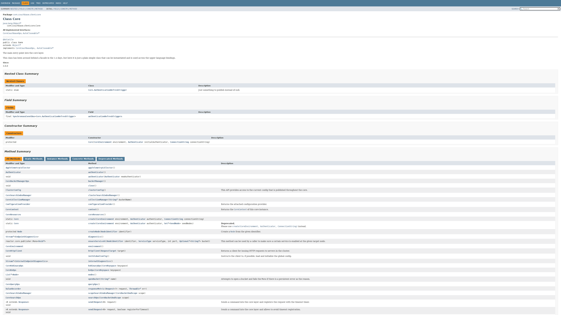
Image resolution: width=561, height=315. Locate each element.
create (91, 219)
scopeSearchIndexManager (101, 293)
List (8, 274)
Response (23, 302)
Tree (38, 3)
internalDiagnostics (99, 261)
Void (40, 241)
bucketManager (95, 181)
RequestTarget (108, 251)
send (90, 302)
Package (16, 3)
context (92, 209)
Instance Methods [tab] (57, 159)
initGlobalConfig (97, 256)
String (112, 199)
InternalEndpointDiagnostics (31, 261)
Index (58, 3)
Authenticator (135, 142)
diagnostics (94, 237)
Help (65, 3)
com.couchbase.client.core (27, 14)
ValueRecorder (13, 289)
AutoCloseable (30, 33)
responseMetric (96, 289)
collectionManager (98, 199)
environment (94, 246)
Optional (184, 241)
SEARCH (515, 9)
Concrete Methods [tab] (83, 159)
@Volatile (8, 39)
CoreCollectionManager (18, 199)
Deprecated (48, 3)
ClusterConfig (13, 190)
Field (21, 9)
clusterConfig (95, 190)
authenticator (95, 172)
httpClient (94, 251)
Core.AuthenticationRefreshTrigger (107, 90)
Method (39, 9)
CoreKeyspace (109, 266)
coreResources (95, 214)
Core (90, 142)
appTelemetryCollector (100, 168)
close (91, 185)
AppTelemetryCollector (18, 168)
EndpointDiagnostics (26, 237)
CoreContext (12, 209)
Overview (5, 3)
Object (15, 45)
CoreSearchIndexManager (18, 195)
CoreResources (13, 214)
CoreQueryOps (13, 284)
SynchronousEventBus (24, 116)
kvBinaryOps (94, 266)
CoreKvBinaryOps (14, 266)
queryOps (93, 284)
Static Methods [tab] (34, 159)
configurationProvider (100, 204)
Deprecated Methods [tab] (110, 159)
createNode (94, 231)
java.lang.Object (11, 23)
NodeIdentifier (109, 231)
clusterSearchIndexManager (102, 195)
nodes (91, 274)
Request (110, 289)
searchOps (93, 297)
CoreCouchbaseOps (12, 33)
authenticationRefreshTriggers (105, 116)
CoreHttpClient (14, 251)
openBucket (94, 279)
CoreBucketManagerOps (17, 181)
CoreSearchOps (13, 297)
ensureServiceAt (97, 241)
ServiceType (144, 241)
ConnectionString (179, 142)
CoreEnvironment (103, 142)
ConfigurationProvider (18, 204)
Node (19, 231)
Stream (9, 237)
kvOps (91, 270)
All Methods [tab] (13, 159)
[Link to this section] (41, 73)
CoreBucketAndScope (126, 293)
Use (32, 3)
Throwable (134, 289)
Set (166, 223)
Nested (14, 9)
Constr (29, 9)
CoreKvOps (11, 270)
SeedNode (175, 223)
